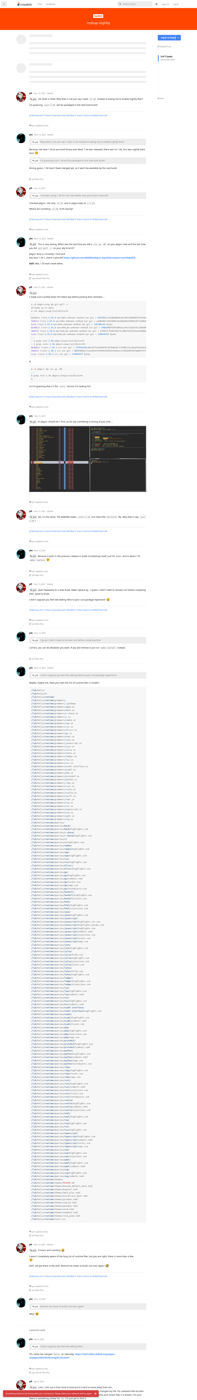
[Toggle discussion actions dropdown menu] (178, 37)
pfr (36, 142)
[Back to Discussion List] (4, 4)
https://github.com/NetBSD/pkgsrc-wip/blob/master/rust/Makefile (99, 257)
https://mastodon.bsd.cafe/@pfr (60, 115)
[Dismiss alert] (95, 1393)
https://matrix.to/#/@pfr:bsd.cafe (92, 115)
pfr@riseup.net (36, 115)
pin (34, 99)
